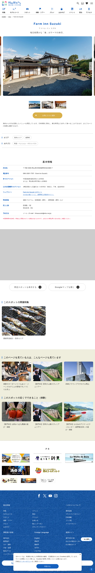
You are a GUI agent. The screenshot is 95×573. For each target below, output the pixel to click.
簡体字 (37, 541)
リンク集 (69, 520)
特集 (3, 12)
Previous (4, 66)
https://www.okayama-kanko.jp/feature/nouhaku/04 (24, 323)
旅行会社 (6, 538)
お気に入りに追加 (48, 115)
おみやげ (62, 12)
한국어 (37, 548)
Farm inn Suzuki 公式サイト (32, 192)
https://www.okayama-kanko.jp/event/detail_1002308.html (78, 416)
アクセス (89, 12)
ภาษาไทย (38, 551)
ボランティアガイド (39, 527)
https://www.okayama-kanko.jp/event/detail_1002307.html (16, 415)
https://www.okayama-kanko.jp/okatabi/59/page (16, 376)
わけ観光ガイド (71, 544)
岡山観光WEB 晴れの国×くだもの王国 (11, 3)
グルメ (52, 12)
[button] (90, 539)
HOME (4, 17)
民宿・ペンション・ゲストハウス (25, 143)
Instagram (56, 495)
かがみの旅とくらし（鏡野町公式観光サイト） (38, 195)
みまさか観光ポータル (73, 541)
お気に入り (87, 3)
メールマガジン (71, 524)
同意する (47, 566)
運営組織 (69, 511)
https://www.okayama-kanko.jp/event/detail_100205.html (47, 375)
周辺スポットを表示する (25, 287)
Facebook (39, 495)
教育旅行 (6, 541)
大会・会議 (7, 548)
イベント (72, 12)
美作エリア (18, 137)
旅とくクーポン (37, 524)
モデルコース (14, 12)
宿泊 (80, 12)
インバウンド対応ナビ (10, 554)
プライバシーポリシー (73, 514)
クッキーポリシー (26, 561)
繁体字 (37, 544)
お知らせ (35, 520)
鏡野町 (28, 137)
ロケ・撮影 (7, 544)
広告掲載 (69, 517)
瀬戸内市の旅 (70, 538)
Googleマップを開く (65, 287)
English (37, 538)
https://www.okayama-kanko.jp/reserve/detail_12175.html (78, 373)
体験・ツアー (40, 12)
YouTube (50, 495)
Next (91, 66)
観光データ (7, 551)
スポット (27, 12)
